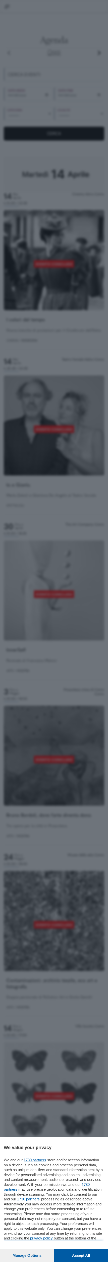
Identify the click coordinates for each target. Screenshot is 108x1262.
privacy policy (41, 1238)
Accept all (81, 1255)
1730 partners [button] (35, 1160)
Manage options (27, 1255)
